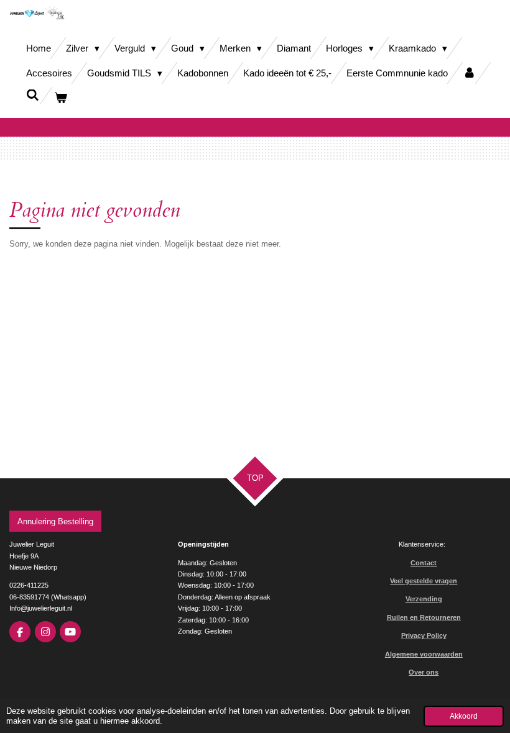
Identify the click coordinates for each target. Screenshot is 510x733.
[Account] (469, 73)
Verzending (424, 599)
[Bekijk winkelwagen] (61, 98)
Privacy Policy (424, 635)
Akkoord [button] (464, 716)
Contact (423, 563)
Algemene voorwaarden (424, 654)
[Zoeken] (33, 95)
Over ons (423, 672)
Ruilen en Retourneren (424, 617)
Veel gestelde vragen (423, 581)
